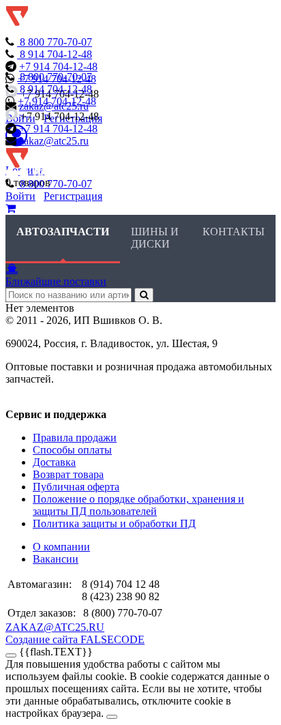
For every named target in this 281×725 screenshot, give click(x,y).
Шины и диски (155, 238)
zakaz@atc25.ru (54, 141)
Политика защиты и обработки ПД (114, 523)
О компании (61, 546)
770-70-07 (56, 42)
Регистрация (73, 196)
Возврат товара (68, 474)
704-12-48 (56, 54)
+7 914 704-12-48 (58, 66)
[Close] (111, 717)
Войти (20, 196)
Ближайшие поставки (55, 281)
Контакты (234, 231)
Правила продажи (75, 437)
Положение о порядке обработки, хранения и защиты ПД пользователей (138, 505)
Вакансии (55, 559)
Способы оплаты (72, 450)
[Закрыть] (10, 655)
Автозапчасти (62, 231)
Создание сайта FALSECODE (75, 639)
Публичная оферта (76, 486)
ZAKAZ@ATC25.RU (54, 627)
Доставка (54, 462)
